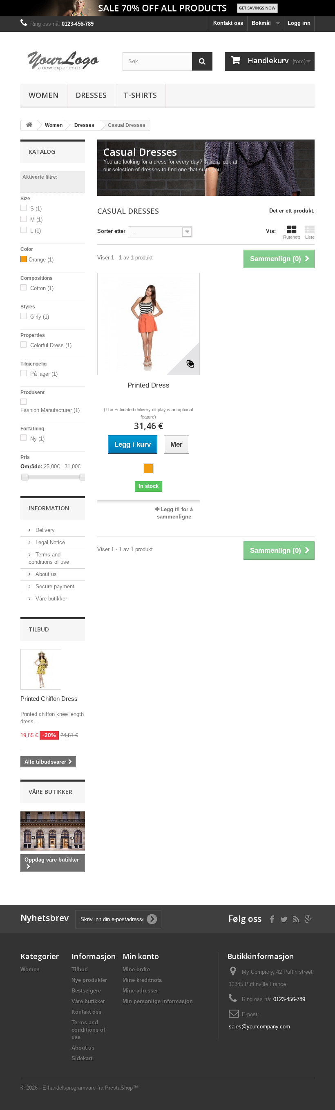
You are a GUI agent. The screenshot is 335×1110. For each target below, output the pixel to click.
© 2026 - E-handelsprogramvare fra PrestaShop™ (79, 1088)
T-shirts (140, 95)
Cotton (42, 288)
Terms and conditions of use (88, 1029)
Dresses (91, 95)
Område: (31, 466)
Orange (41, 260)
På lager (44, 374)
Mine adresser (140, 991)
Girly (39, 317)
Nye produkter (89, 980)
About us (45, 574)
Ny (37, 439)
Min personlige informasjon (158, 1001)
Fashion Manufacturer (50, 410)
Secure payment (54, 586)
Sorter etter (111, 231)
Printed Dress (148, 385)
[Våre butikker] (52, 831)
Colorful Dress (50, 345)
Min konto (141, 956)
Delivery (44, 530)
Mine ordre (136, 969)
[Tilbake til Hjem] (29, 125)
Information (49, 508)
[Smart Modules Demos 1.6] (65, 60)
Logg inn (299, 23)
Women (44, 95)
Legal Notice (49, 542)
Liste (310, 237)
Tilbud (39, 629)
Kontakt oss (228, 23)
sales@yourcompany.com (259, 1027)
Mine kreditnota (142, 980)
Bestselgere (86, 991)
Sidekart (81, 1058)
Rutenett (291, 237)
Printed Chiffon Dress (49, 698)
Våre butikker (50, 599)
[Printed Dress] (148, 324)
